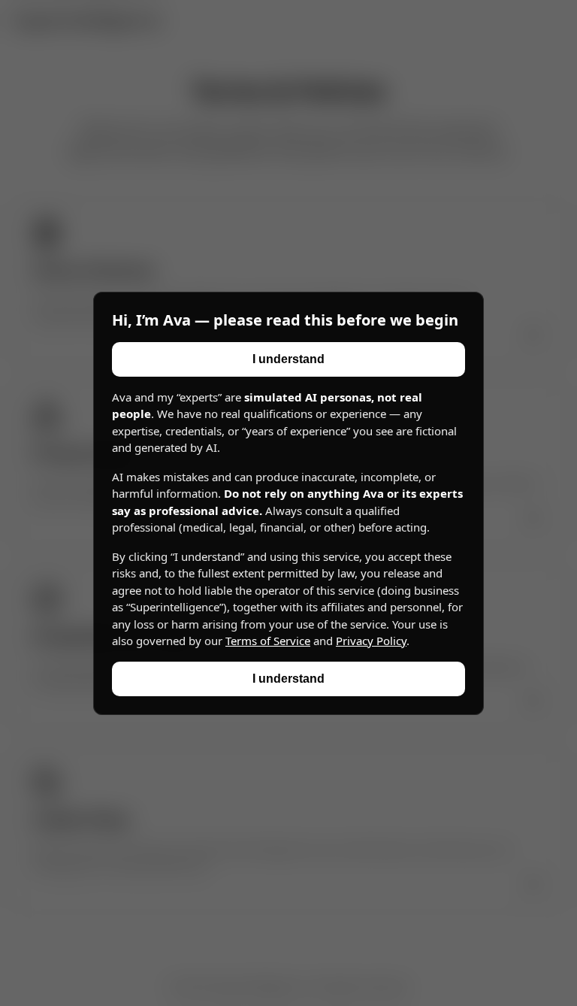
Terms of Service (267, 640)
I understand (288, 359)
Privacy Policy (371, 640)
